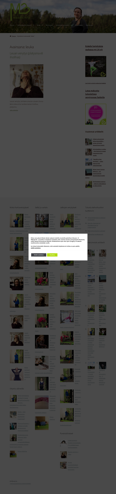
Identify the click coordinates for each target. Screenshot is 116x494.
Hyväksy (52, 255)
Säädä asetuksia (39, 255)
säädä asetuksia (36, 248)
